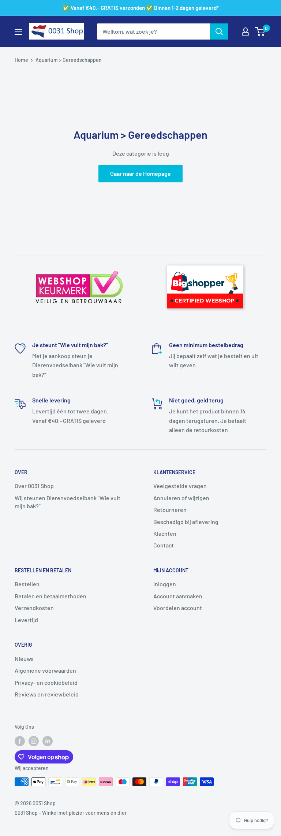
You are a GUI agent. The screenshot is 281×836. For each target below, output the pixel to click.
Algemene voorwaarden (45, 670)
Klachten (164, 533)
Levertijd (26, 619)
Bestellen (27, 583)
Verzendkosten (34, 607)
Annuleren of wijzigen (181, 497)
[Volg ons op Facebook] (20, 741)
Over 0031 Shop (34, 485)
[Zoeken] (219, 31)
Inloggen (164, 583)
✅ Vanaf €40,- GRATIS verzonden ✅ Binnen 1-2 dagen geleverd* (141, 7)
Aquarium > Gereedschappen (68, 60)
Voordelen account (177, 607)
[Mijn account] (245, 31)
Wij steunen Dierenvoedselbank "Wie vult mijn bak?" (67, 501)
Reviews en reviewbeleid (47, 694)
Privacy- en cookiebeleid (46, 682)
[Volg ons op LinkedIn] (47, 741)
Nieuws (24, 658)
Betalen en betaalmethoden (50, 595)
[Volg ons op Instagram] (34, 741)
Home (21, 60)
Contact (163, 545)
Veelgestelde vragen (180, 485)
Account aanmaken (177, 595)
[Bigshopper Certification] (205, 262)
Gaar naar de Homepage (140, 173)
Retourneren (170, 509)
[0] (260, 31)
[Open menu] (18, 32)
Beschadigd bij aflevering (185, 521)
